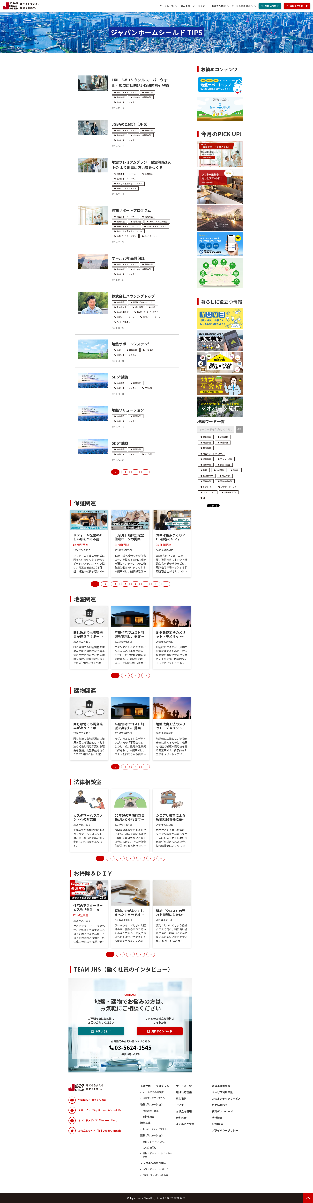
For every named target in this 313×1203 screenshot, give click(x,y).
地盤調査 (121, 302)
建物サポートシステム (126, 102)
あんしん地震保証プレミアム (129, 183)
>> (145, 472)
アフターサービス (229, 486)
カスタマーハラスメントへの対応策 (88, 817)
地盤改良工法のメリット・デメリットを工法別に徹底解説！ (170, 634)
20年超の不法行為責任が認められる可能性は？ (130, 817)
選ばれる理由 (184, 1092)
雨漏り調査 (225, 464)
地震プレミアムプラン (126, 188)
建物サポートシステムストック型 (157, 1155)
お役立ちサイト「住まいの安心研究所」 (100, 1130)
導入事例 (185, 6)
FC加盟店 (217, 1124)
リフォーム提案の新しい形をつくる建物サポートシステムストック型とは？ (88, 537)
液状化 (236, 470)
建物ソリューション (151, 317)
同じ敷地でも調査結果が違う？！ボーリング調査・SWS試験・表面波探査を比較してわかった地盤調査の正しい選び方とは (88, 634)
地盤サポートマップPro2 (155, 1169)
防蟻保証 (121, 97)
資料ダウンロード (299, 5)
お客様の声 (122, 307)
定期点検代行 (230, 492)
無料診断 (181, 1118)
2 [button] (105, 584)
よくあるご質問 (185, 1124)
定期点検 (207, 464)
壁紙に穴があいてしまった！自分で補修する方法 (129, 913)
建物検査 (207, 448)
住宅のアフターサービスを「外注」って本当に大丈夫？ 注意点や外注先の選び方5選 (89, 907)
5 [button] (135, 584)
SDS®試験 (120, 376)
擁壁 (205, 470)
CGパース (207, 486)
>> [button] (166, 584)
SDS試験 (148, 388)
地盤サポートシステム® (130, 343)
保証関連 (82, 545)
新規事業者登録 (221, 1086)
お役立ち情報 (219, 6)
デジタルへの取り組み (153, 1163)
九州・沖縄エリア (124, 321)
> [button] (155, 584)
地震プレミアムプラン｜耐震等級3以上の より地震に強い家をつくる (141, 164)
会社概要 (217, 1118)
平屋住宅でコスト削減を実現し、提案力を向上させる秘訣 (129, 634)
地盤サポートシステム (126, 92)
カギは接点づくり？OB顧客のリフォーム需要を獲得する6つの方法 (171, 537)
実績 (153, 307)
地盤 (119, 350)
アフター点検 (226, 459)
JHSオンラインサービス (226, 1098)
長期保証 (149, 92)
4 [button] (125, 584)
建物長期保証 (122, 312)
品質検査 (207, 459)
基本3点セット (150, 236)
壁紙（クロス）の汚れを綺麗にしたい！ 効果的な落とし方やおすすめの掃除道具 (170, 913)
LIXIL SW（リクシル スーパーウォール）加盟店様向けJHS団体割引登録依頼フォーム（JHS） (141, 85)
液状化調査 (148, 1116)
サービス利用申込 (222, 1092)
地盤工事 (145, 1123)
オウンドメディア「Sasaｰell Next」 (98, 1120)
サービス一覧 (167, 6)
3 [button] (115, 584)
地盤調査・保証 (151, 1110)
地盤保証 (149, 350)
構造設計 (224, 442)
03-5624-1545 (133, 1048)
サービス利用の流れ (242, 6)
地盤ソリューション (125, 317)
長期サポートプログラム (131, 210)
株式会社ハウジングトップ (133, 296)
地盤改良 (224, 436)
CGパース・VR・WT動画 (155, 1175)
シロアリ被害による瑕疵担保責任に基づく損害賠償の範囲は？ (170, 817)
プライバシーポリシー (225, 1130)
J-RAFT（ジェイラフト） (156, 1129)
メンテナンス (209, 492)
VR (204, 497)
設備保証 (149, 216)
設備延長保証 (226, 481)
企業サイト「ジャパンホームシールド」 (100, 1110)
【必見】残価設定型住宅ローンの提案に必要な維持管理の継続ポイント (129, 537)
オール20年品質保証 (142, 97)
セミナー (202, 6)
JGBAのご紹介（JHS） (130, 124)
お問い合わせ (272, 5)
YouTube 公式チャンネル (92, 1100)
